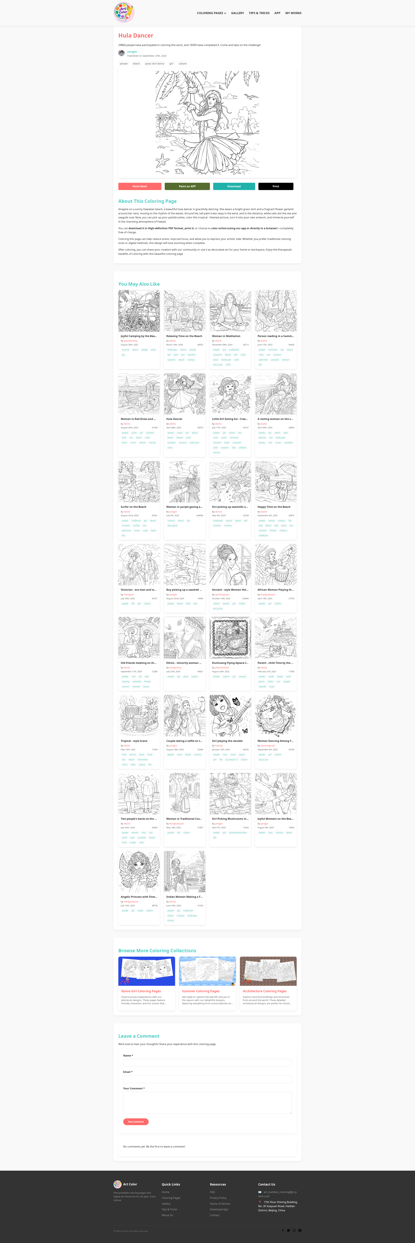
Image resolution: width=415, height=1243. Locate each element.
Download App (219, 1209)
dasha (172, 340)
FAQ (212, 1192)
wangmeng (175, 667)
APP (277, 13)
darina (218, 511)
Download (234, 186)
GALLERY (237, 13)
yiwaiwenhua (131, 340)
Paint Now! (140, 186)
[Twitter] (288, 1231)
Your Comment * (134, 1088)
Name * (128, 1055)
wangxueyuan (268, 594)
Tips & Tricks (169, 1209)
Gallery (166, 1203)
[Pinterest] (300, 1231)
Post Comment (136, 1121)
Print (276, 186)
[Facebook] (283, 1231)
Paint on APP (187, 186)
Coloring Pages (171, 1198)
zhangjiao (129, 594)
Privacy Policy (218, 1198)
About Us (167, 1215)
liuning (218, 745)
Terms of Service (220, 1203)
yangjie (132, 51)
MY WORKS (293, 13)
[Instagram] (294, 1231)
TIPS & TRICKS (259, 13)
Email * (128, 1072)
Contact (214, 1215)
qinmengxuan (222, 594)
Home (165, 1192)
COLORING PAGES (210, 13)
